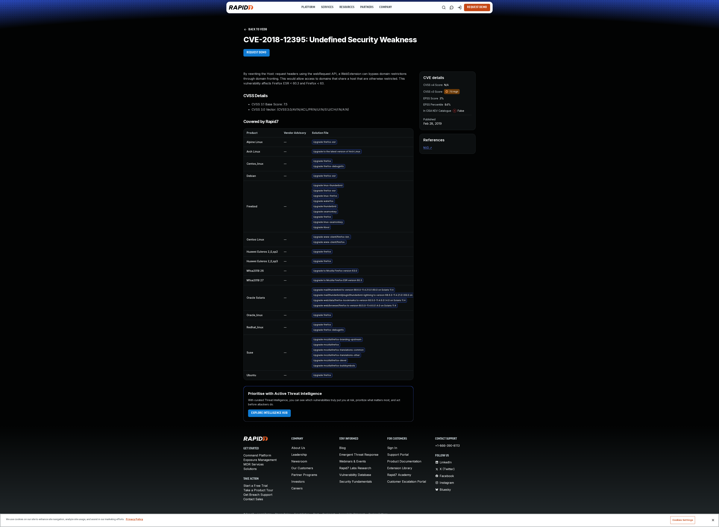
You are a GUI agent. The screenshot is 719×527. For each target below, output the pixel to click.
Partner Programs (304, 475)
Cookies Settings (682, 520)
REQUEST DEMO (256, 52)
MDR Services (253, 464)
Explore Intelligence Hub (269, 413)
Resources (346, 7)
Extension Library (399, 468)
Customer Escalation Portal (406, 481)
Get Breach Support (257, 494)
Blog (342, 448)
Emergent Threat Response (358, 454)
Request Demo (477, 7)
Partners (366, 7)
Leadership (299, 454)
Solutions (250, 469)
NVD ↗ (427, 147)
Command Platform (257, 455)
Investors (298, 481)
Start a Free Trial (255, 486)
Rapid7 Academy (399, 475)
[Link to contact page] (451, 7)
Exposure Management (260, 460)
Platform (308, 7)
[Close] (713, 520)
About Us (298, 448)
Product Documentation (404, 461)
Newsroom (299, 461)
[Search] (443, 7)
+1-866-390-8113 (447, 445)
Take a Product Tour (258, 490)
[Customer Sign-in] (459, 7)
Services (327, 7)
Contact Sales (253, 499)
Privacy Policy (134, 519)
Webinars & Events (352, 461)
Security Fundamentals (355, 481)
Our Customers (302, 468)
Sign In (392, 448)
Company (385, 7)
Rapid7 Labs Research (355, 468)
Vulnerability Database (355, 475)
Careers (297, 488)
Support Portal (398, 454)
